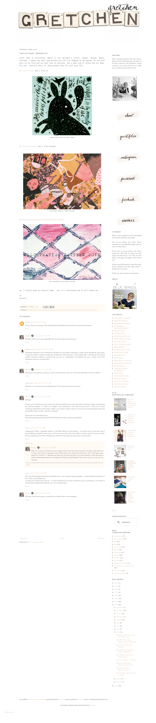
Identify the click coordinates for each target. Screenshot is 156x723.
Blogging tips (9, 712)
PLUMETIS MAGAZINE (122, 350)
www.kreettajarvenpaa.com (37, 699)
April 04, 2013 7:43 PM (37, 428)
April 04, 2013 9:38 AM (39, 322)
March (119, 679)
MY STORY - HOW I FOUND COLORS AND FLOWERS (131, 497)
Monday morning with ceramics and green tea (124, 664)
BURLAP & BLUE (120, 341)
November (120, 610)
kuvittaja (51, 310)
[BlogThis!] (46, 307)
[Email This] (44, 307)
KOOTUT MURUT (120, 387)
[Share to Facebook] (51, 307)
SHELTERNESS (119, 347)
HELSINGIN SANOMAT (122, 323)
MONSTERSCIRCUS (121, 384)
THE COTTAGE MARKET (123, 344)
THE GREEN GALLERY (122, 318)
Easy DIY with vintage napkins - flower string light (126, 641)
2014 (116, 601)
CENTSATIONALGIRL (121, 376)
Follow (114, 510)
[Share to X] (49, 307)
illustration (39, 310)
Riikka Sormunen (29, 146)
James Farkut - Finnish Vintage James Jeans (131, 433)
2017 (116, 592)
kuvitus (56, 310)
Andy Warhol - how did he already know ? (124, 656)
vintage (116, 555)
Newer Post (23, 538)
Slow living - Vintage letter (131, 479)
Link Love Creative (65, 310)
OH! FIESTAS (118, 358)
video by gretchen (120, 573)
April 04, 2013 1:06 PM (42, 396)
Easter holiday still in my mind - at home (126, 674)
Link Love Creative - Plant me (126, 660)
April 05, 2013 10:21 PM (38, 473)
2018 (116, 589)
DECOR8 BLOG (119, 333)
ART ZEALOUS (119, 331)
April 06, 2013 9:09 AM (42, 493)
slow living (118, 547)
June (118, 626)
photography (118, 539)
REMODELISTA (119, 366)
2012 (116, 686)
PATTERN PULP (119, 355)
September (120, 617)
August (119, 620)
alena (27, 473)
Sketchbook (93, 310)
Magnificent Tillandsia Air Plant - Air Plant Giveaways (131, 418)
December (120, 607)
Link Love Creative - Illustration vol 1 (123, 669)
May (118, 629)
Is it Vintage (118, 570)
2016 (116, 595)
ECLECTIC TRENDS (121, 381)
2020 (116, 583)
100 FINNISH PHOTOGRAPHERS (120, 327)
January (119, 682)
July (118, 623)
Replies (30, 443)
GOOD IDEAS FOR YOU (122, 336)
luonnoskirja (74, 310)
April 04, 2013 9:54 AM (42, 336)
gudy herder (29, 383)
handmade (117, 552)
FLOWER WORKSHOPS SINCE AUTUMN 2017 (131, 465)
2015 (116, 598)
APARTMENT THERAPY (122, 363)
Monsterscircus (30, 349)
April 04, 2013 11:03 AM (42, 369)
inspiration (117, 536)
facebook (62, 699)
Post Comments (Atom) (36, 542)
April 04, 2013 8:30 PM (48, 447)
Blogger (92, 705)
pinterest (80, 699)
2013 (116, 605)
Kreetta (29, 307)
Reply (27, 328)
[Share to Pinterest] (53, 307)
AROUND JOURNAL (121, 321)
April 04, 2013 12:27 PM (42, 383)
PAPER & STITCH (120, 379)
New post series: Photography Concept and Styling (131, 403)
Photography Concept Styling (124, 566)
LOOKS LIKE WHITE (121, 352)
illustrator (45, 310)
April (118, 632)
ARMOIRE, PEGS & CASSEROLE (120, 369)
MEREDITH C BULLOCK (123, 360)
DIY (115, 541)
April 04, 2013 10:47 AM (45, 349)
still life (116, 560)
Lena (27, 428)
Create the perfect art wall (130, 448)
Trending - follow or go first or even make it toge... (126, 636)
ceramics (117, 558)
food (115, 544)
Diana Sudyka (28, 71)
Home (62, 538)
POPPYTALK (118, 373)
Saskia (27, 322)
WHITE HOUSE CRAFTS (122, 339)
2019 (116, 586)
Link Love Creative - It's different (124, 646)
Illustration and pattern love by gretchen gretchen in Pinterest (42, 219)
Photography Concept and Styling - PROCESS (124, 651)
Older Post (100, 538)
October (119, 613)
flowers (116, 550)
